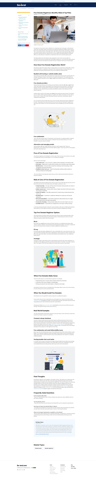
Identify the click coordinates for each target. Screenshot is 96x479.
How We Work (52, 472)
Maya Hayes (40, 14)
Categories (66, 4)
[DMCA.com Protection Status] (33, 467)
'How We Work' (61, 1)
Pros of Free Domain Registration (22, 20)
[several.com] (21, 5)
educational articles (38, 388)
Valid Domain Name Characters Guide (23, 34)
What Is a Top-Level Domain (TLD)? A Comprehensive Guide (23, 37)
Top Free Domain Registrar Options (23, 25)
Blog (60, 4)
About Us (51, 466)
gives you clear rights (47, 305)
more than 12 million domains (58, 324)
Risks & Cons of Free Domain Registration (23, 23)
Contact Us (52, 470)
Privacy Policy (52, 469)
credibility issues (37, 300)
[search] (70, 4)
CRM (61, 471)
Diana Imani (48, 14)
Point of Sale (62, 470)
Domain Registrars (23, 8)
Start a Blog (73, 468)
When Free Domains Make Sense (23, 28)
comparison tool (49, 387)
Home (18, 8)
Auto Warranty (63, 466)
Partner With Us (53, 467)
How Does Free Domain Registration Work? (23, 18)
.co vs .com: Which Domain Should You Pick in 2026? (22, 39)
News (56, 4)
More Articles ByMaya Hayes (42, 434)
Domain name (38, 448)
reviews (64, 386)
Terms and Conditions (54, 473)
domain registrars (49, 448)
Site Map (73, 466)
